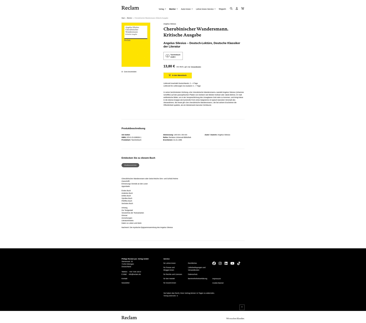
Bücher (172, 9)
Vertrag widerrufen (170, 296)
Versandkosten (196, 67)
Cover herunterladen (130, 71)
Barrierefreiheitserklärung (197, 279)
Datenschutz (192, 274)
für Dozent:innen (169, 283)
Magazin (222, 9)
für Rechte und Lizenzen (172, 274)
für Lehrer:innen (169, 263)
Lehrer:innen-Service (205, 9)
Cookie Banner (218, 283)
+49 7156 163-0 (135, 272)
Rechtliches (192, 263)
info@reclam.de (135, 274)
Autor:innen (186, 9)
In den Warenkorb (179, 75)
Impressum (216, 279)
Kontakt (124, 279)
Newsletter (126, 283)
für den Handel (169, 279)
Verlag (161, 9)
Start (123, 18)
